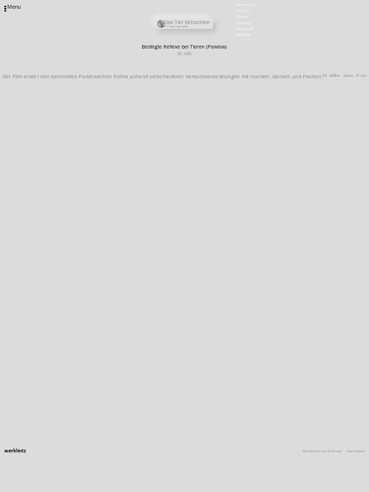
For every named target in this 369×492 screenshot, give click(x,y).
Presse (242, 17)
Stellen (243, 11)
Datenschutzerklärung (322, 451)
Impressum (356, 451)
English (243, 35)
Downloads (245, 29)
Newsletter (246, 5)
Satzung (243, 23)
